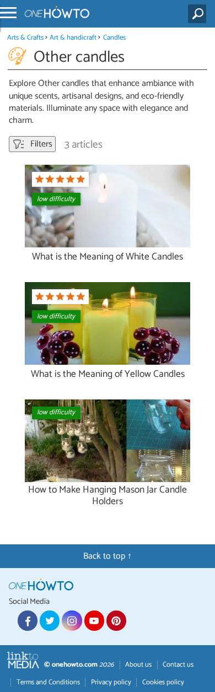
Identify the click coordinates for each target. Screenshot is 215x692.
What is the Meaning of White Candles (107, 257)
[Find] (199, 13)
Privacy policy (111, 682)
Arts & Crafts (25, 38)
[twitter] (50, 620)
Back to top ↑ (107, 556)
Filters (40, 144)
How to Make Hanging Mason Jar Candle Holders (107, 495)
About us (138, 665)
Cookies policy (163, 682)
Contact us (178, 665)
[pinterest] (116, 620)
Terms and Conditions (48, 682)
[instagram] (72, 620)
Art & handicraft (73, 38)
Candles (114, 38)
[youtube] (94, 620)
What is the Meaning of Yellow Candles (108, 374)
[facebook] (27, 620)
